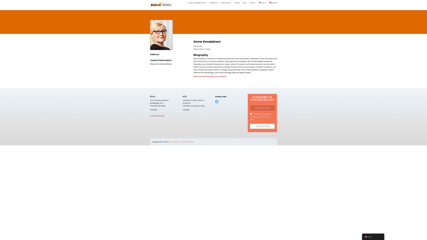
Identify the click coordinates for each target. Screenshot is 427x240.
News (244, 3)
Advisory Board (226, 3)
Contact (252, 3)
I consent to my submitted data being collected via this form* (261, 117)
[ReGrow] (161, 5)
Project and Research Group (197, 3)
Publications (214, 3)
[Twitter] (217, 101)
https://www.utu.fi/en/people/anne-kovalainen (209, 76)
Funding (237, 3)
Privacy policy (174, 142)
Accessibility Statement (186, 142)
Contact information (157, 116)
